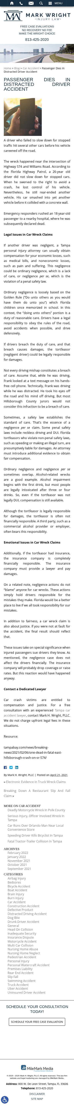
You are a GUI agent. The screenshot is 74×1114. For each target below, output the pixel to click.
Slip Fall (13, 977)
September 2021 (19, 869)
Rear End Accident (21, 973)
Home (12, 3)
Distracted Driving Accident (27, 914)
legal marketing (28, 1078)
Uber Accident (18, 988)
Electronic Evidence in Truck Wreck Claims (36, 782)
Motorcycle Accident (22, 941)
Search (41, 3)
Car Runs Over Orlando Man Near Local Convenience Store (36, 827)
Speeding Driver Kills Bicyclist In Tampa (35, 835)
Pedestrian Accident (22, 957)
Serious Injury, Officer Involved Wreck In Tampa (36, 818)
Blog (17, 68)
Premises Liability (20, 969)
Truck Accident (18, 985)
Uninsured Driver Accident (27, 992)
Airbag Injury (17, 878)
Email (31, 3)
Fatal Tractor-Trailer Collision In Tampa (35, 841)
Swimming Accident (21, 981)
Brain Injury (16, 894)
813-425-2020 (37, 39)
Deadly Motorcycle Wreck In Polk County (36, 810)
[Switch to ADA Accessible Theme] (5, 1100)
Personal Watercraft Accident (29, 965)
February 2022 (18, 853)
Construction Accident (23, 906)
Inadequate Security (22, 933)
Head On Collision (20, 929)
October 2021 (17, 865)
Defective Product (20, 910)
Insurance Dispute (21, 937)
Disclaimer (37, 1094)
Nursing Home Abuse (23, 949)
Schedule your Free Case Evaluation (37, 1022)
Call (21, 3)
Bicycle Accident (19, 886)
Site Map (37, 1099)
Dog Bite (14, 918)
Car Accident (31, 68)
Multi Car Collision (20, 945)
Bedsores (14, 882)
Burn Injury (16, 898)
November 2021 (19, 861)
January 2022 (17, 857)
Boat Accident (17, 890)
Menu (58, 3)
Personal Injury (18, 961)
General (13, 926)
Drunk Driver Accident (23, 922)
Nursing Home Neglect (24, 953)
